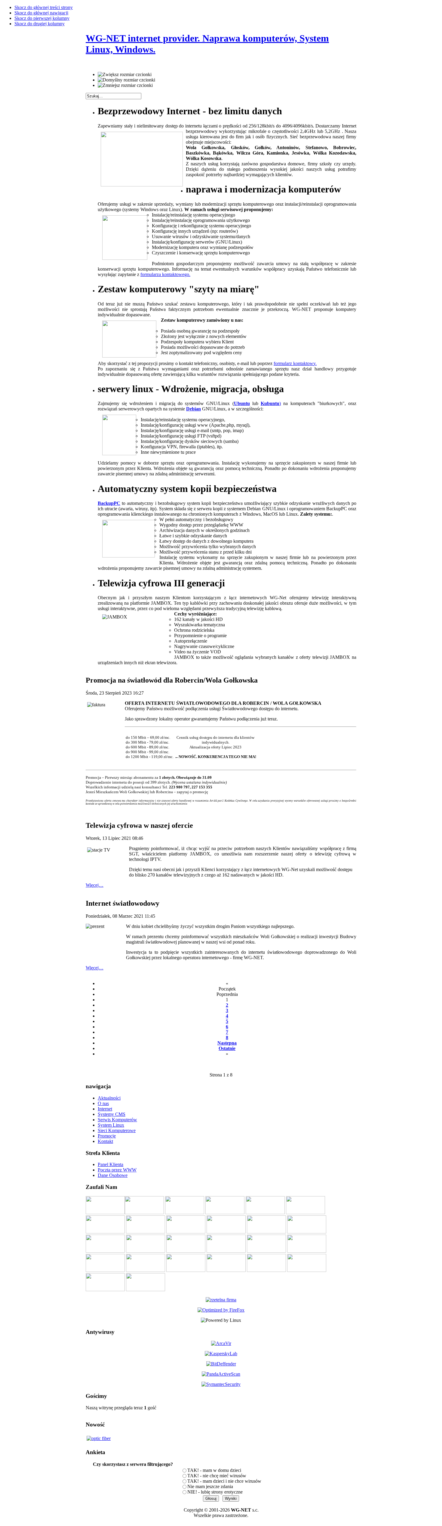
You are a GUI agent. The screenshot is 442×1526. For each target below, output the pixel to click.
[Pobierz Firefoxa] (221, 1310)
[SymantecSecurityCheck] (221, 1384)
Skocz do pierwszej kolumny (41, 18)
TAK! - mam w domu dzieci (214, 1470)
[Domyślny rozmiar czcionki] (126, 80)
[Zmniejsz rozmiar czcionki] (125, 85)
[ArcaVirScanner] (221, 1343)
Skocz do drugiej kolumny (39, 23)
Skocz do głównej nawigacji (41, 12)
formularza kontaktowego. (165, 274)
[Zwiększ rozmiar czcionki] (125, 74)
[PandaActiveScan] (221, 1374)
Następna (227, 1042)
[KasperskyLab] (221, 1353)
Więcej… (94, 885)
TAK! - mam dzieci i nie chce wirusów (224, 1481)
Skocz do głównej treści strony (43, 7)
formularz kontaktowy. (295, 363)
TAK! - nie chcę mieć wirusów (216, 1475)
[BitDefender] (221, 1363)
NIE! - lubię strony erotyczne (215, 1491)
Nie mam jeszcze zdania (210, 1486)
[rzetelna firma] (221, 1298)
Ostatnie (227, 1048)
